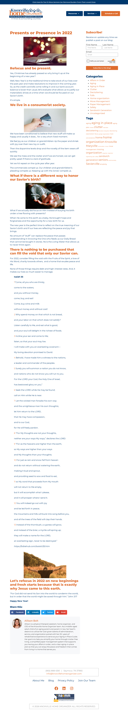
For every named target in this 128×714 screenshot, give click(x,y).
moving (100, 149)
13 (15, 525)
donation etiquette (104, 131)
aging (88, 123)
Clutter (93, 89)
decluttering (92, 130)
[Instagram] (71, 688)
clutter (98, 127)
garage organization (104, 134)
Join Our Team (87, 680)
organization (94, 152)
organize (104, 153)
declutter (105, 127)
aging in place (102, 123)
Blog (51, 680)
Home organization (100, 98)
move (106, 146)
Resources (72, 13)
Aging (93, 83)
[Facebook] (56, 688)
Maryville (92, 145)
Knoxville (111, 141)
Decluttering (96, 92)
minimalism (101, 146)
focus (96, 134)
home (99, 137)
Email (89, 52)
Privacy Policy (66, 680)
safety (96, 156)
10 (15, 460)
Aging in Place (97, 86)
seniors (103, 159)
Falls (92, 95)
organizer (110, 153)
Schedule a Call (111, 13)
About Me (38, 680)
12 (15, 503)
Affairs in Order (97, 80)
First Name (91, 45)
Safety (93, 107)
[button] (17, 612)
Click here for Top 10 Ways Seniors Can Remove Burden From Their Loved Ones (64, 2)
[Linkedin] (64, 688)
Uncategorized (97, 113)
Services (91, 13)
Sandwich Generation (101, 110)
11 (14, 481)
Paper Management (100, 104)
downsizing (113, 131)
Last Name (107, 45)
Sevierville (92, 163)
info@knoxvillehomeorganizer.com (64, 673)
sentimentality (112, 160)
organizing (89, 156)
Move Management (100, 101)
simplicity (103, 164)
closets (92, 127)
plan (93, 156)
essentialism (90, 134)
